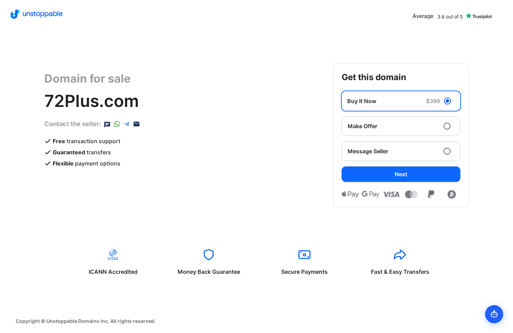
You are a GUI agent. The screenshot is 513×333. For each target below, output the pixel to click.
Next (401, 174)
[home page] (36, 14)
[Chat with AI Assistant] (494, 314)
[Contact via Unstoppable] (107, 124)
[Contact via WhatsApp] (116, 124)
